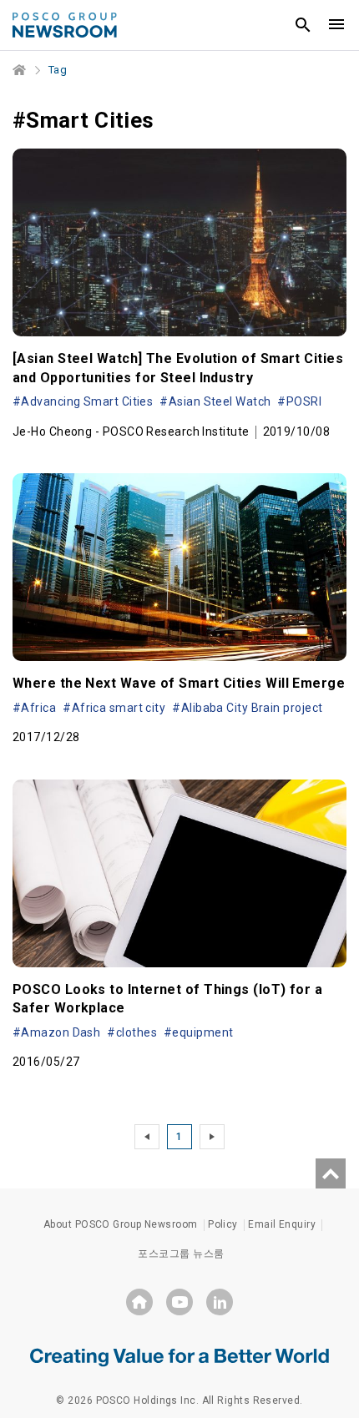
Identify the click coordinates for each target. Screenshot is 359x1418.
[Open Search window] (303, 25)
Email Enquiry (282, 1224)
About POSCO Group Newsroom (120, 1224)
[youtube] (179, 1302)
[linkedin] (219, 1302)
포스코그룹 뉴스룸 (181, 1253)
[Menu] (336, 25)
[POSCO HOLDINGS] (139, 1302)
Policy (223, 1224)
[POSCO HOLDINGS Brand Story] (179, 1356)
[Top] (331, 1173)
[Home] (20, 70)
